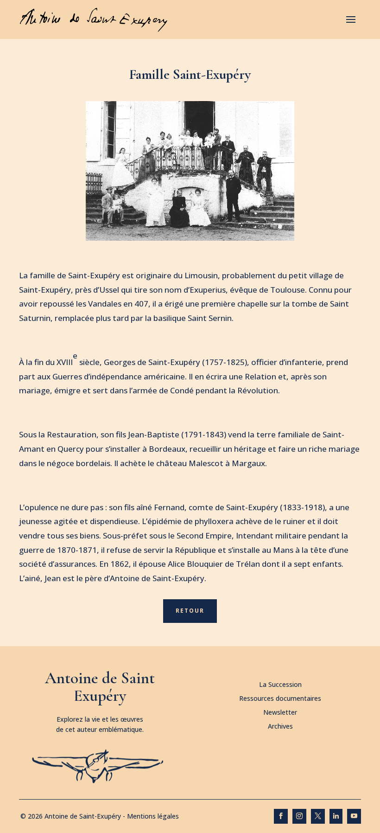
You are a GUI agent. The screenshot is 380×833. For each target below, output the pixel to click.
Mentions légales (153, 816)
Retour (190, 611)
